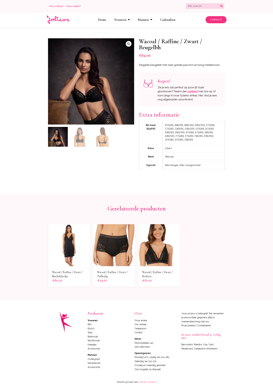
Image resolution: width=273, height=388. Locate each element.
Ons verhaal (56, 6)
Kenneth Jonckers (147, 382)
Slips (90, 332)
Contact (138, 332)
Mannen (143, 20)
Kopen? (164, 81)
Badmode (93, 336)
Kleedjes (92, 344)
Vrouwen (120, 20)
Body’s (91, 328)
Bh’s (90, 324)
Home (102, 20)
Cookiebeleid (204, 325)
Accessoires (94, 348)
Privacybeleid (188, 325)
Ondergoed (94, 359)
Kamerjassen (94, 363)
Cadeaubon (167, 20)
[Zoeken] (221, 6)
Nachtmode (94, 340)
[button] (216, 19)
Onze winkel (73, 6)
